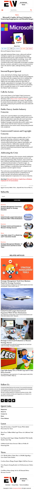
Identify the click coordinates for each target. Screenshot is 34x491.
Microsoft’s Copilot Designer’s (19, 99)
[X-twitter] (6, 400)
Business (3, 204)
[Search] (31, 10)
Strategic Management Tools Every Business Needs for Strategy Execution (11, 208)
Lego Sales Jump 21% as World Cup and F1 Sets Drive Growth (11, 236)
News (17, 15)
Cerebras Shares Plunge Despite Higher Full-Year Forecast (17, 461)
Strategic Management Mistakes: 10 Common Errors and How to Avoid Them (11, 245)
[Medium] (13, 400)
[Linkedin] (2, 400)
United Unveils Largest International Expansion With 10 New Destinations (11, 217)
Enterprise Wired (17, 488)
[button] (2, 10)
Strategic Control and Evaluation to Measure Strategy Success (11, 226)
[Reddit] (9, 400)
